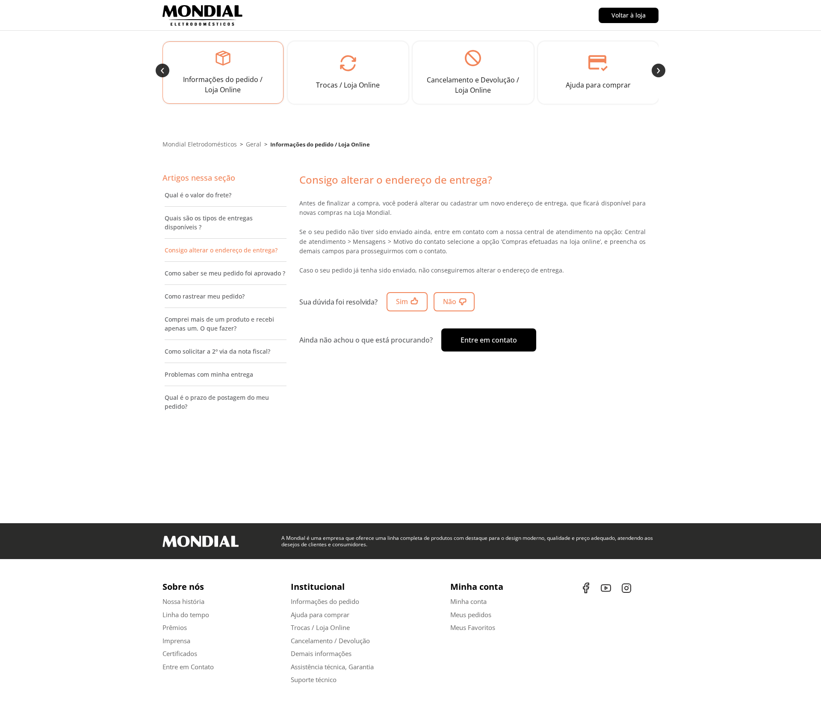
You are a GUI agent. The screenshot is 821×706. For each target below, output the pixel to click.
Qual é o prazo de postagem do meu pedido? (217, 401)
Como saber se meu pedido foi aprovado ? (225, 273)
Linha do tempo (185, 614)
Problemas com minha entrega (209, 374)
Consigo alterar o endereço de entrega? (221, 250)
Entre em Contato (188, 666)
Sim (402, 301)
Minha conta (468, 601)
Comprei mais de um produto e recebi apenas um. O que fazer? (219, 323)
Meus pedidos (470, 614)
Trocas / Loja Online (320, 627)
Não (449, 301)
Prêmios (174, 627)
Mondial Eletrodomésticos (199, 144)
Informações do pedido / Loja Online (320, 144)
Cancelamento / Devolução (330, 640)
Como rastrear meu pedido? (205, 296)
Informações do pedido (325, 601)
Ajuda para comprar (320, 614)
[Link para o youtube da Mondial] (607, 588)
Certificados (179, 653)
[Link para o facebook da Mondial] (588, 588)
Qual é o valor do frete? (198, 195)
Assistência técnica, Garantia (332, 666)
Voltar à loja (628, 15)
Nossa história (183, 601)
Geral (253, 144)
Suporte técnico (314, 679)
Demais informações (321, 653)
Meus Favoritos (472, 627)
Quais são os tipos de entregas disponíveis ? (209, 222)
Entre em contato (489, 340)
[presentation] (162, 70)
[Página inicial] (209, 15)
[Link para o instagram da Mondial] (626, 588)
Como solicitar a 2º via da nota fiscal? (217, 351)
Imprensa (176, 640)
